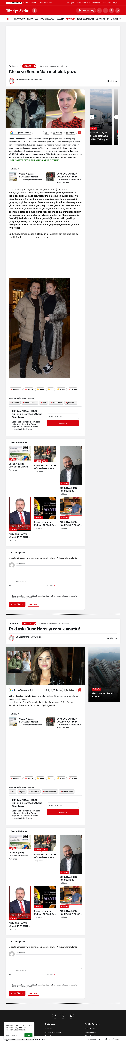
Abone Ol (63, 423)
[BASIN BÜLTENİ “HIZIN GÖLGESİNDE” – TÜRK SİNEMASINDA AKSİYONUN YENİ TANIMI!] (64, 178)
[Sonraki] (116, 117)
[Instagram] (71, 1016)
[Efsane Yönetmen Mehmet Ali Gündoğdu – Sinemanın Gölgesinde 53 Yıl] (45, 519)
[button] (105, 10)
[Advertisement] (63, 43)
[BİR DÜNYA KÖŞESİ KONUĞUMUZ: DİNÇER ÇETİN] (71, 519)
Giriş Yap (33, 604)
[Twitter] (63, 1016)
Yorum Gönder (17, 604)
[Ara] (99, 10)
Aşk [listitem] (12, 792)
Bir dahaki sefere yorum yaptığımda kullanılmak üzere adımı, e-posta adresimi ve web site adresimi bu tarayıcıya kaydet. (44, 597)
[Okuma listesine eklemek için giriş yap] (80, 133)
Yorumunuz (21, 563)
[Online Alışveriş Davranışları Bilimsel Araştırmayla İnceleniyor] (26, 178)
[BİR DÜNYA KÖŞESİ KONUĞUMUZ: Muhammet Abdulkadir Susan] (71, 470)
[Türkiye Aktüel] (18, 10)
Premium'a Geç (87, 10)
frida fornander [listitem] (49, 792)
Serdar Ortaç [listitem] (56, 403)
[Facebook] (55, 1016)
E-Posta (51, 586)
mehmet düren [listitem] (67, 792)
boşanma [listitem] (14, 403)
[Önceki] (92, 117)
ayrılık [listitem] (22, 792)
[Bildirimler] (117, 10)
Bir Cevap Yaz (18, 552)
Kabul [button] (28, 1035)
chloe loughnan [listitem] (29, 403)
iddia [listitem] (43, 403)
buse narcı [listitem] (34, 792)
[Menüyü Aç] (34, 10)
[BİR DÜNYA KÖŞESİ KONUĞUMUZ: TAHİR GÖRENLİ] (20, 519)
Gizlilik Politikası (11, 1035)
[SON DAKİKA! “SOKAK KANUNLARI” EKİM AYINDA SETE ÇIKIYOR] (104, 117)
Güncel (19, 79)
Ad (11, 586)
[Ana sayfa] (8, 19)
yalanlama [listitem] (71, 403)
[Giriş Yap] (111, 10)
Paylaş (117, 1039)
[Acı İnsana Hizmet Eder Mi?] (104, 674)
